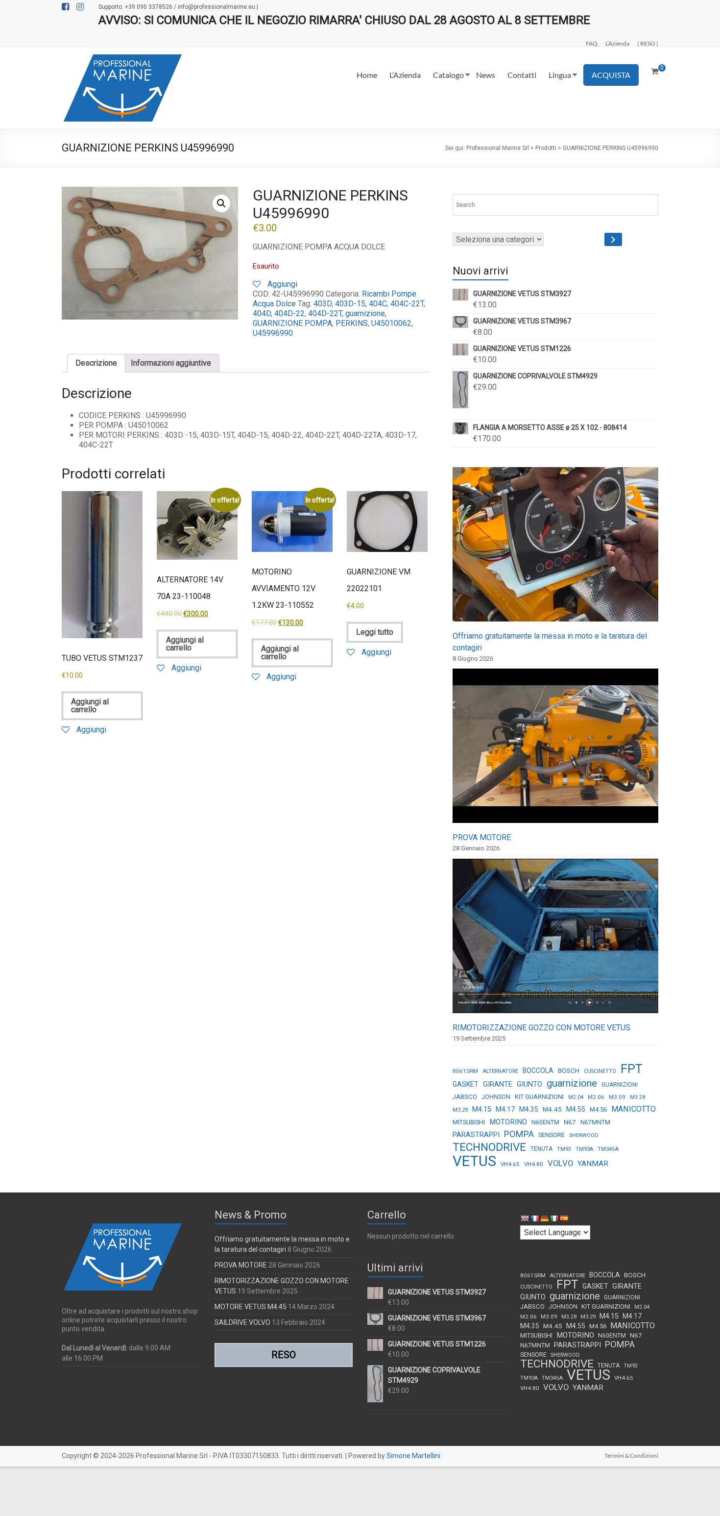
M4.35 (528, 1109)
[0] (654, 71)
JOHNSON (495, 1097)
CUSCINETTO (600, 1071)
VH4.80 (533, 1164)
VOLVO (560, 1163)
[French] (534, 1218)
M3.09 (617, 1097)
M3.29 (460, 1110)
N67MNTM (595, 1122)
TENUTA (541, 1148)
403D (322, 303)
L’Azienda (617, 43)
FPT (632, 1069)
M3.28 (637, 1097)
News (485, 74)
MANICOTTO (633, 1109)
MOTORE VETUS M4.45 (251, 1307)
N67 (570, 1122)
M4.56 (598, 1109)
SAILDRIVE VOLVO (242, 1322)
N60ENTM (545, 1122)
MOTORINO (508, 1122)
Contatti (521, 74)
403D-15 (350, 303)
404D (262, 313)
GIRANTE (497, 1084)
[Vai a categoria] (613, 239)
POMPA (519, 1134)
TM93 (564, 1149)
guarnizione (365, 313)
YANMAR (592, 1163)
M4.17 (505, 1109)
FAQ (592, 43)
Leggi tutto (374, 632)
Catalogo (448, 74)
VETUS (474, 1161)
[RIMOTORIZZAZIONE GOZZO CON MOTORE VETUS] (555, 940)
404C (378, 303)
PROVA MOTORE (482, 837)
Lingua (560, 74)
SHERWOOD (584, 1135)
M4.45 (552, 1109)
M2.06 (596, 1097)
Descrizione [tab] (96, 363)
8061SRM (465, 1071)
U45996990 (273, 333)
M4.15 (481, 1109)
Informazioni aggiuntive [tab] (171, 363)
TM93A (584, 1149)
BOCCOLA (538, 1070)
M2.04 (575, 1097)
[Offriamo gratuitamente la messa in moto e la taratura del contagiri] (555, 548)
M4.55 (575, 1109)
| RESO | (647, 43)
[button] (221, 203)
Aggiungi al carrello (90, 705)
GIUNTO (529, 1084)
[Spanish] (563, 1218)
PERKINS (352, 323)
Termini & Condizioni (631, 1455)
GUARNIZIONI (619, 1084)
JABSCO (465, 1096)
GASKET (466, 1084)
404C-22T (407, 303)
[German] (544, 1218)
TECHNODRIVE (489, 1147)
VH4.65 (510, 1164)
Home (367, 74)
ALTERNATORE (500, 1071)
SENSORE (551, 1135)
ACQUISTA (611, 74)
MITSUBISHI (469, 1122)
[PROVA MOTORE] (555, 750)
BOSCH (568, 1070)
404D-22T (325, 313)
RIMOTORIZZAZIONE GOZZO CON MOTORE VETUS (541, 1027)
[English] (524, 1218)
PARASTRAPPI (476, 1134)
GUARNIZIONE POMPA (292, 323)
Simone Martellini (413, 1456)
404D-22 (289, 313)
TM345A (608, 1149)
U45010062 (391, 323)
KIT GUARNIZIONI (539, 1096)
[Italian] (554, 1218)
